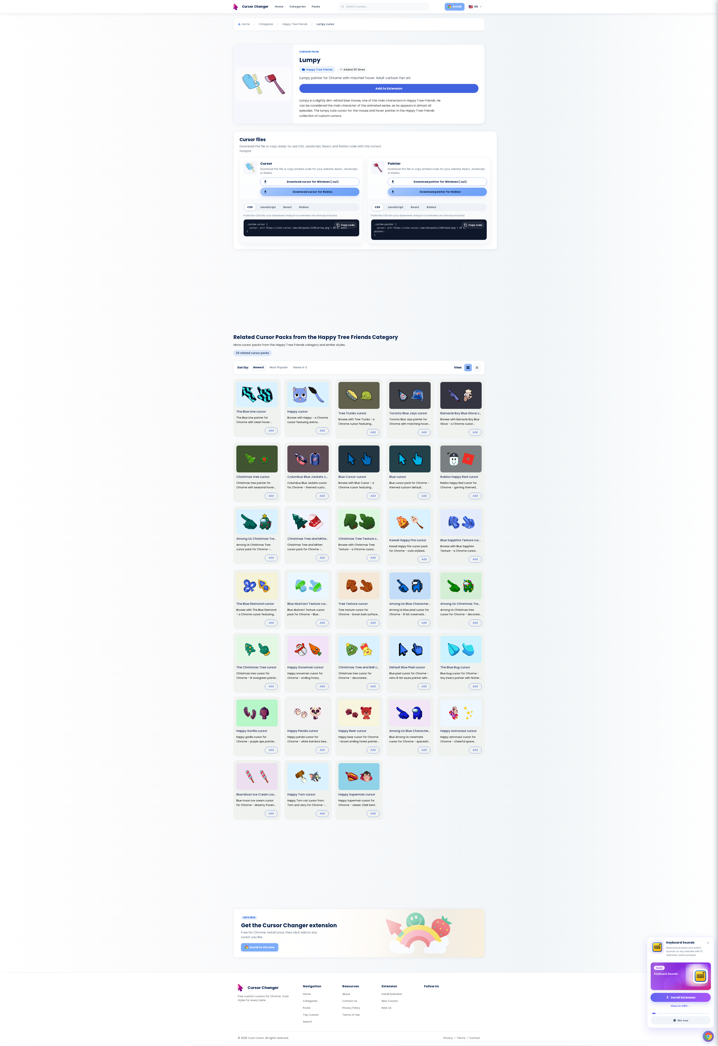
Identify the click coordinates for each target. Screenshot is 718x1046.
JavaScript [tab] (268, 207)
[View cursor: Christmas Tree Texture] (359, 535)
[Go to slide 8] (672, 1013)
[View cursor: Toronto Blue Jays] (410, 409)
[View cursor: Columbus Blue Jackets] (308, 472)
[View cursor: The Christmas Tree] (257, 663)
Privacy (448, 1038)
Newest (258, 367)
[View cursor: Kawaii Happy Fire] (410, 536)
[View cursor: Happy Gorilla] (257, 726)
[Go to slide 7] (669, 1013)
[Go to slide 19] (698, 1013)
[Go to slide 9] (674, 1013)
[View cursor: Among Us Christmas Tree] (257, 535)
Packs (316, 6)
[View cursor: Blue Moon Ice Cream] (257, 790)
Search (307, 1022)
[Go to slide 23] (708, 1013)
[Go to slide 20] (701, 1013)
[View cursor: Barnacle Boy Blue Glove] (461, 409)
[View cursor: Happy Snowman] (308, 663)
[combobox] (384, 6)
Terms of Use (351, 1015)
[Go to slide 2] (655, 1013)
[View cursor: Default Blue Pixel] (410, 663)
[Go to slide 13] (684, 1013)
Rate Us (386, 1008)
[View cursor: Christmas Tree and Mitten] (308, 535)
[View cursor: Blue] (410, 472)
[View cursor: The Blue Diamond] (257, 599)
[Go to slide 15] (689, 1013)
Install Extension (392, 994)
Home (279, 6)
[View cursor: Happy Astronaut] (461, 726)
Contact (474, 1038)
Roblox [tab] (304, 207)
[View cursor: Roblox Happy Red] (461, 472)
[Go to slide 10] (676, 1013)
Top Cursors (311, 1015)
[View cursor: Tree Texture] (359, 599)
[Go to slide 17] (693, 1013)
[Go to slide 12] (681, 1013)
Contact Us (349, 1001)
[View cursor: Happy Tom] (308, 790)
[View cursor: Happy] (308, 408)
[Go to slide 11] (679, 1013)
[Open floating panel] (708, 1036)
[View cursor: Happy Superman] (359, 790)
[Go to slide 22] (706, 1013)
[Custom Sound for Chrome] (681, 976)
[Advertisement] (359, 289)
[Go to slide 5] (664, 1013)
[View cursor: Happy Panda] (308, 726)
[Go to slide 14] (686, 1013)
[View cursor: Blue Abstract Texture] (308, 599)
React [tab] (287, 207)
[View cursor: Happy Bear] (359, 726)
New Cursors (390, 1001)
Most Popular (279, 367)
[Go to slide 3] (658, 1013)
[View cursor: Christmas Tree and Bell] (359, 663)
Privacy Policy (351, 1008)
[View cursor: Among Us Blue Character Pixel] (410, 599)
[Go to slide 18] (696, 1013)
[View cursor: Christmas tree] (257, 472)
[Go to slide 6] (667, 1013)
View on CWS (679, 1006)
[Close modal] (401, 499)
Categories (297, 6)
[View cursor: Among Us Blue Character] (410, 726)
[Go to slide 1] (652, 1013)
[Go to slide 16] (691, 1013)
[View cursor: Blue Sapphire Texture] (461, 536)
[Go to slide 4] (662, 1013)
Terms (461, 1038)
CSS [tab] (250, 207)
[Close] (708, 939)
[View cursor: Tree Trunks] (359, 409)
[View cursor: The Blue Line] (257, 408)
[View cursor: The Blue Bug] (461, 663)
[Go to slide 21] (703, 1013)
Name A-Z (300, 367)
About (346, 994)
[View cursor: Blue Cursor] (359, 472)
